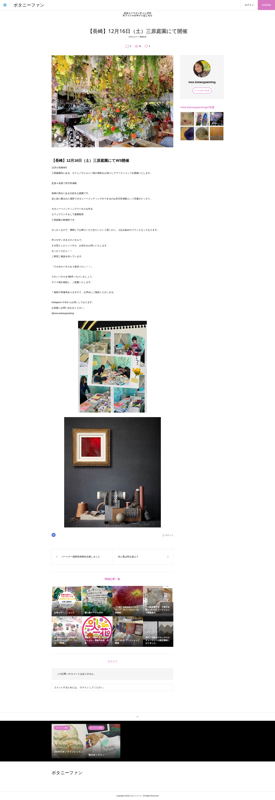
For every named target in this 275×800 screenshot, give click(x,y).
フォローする (203, 90)
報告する (169, 535)
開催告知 (143, 37)
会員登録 (266, 5)
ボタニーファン (28, 5)
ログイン (249, 5)
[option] (69, 741)
